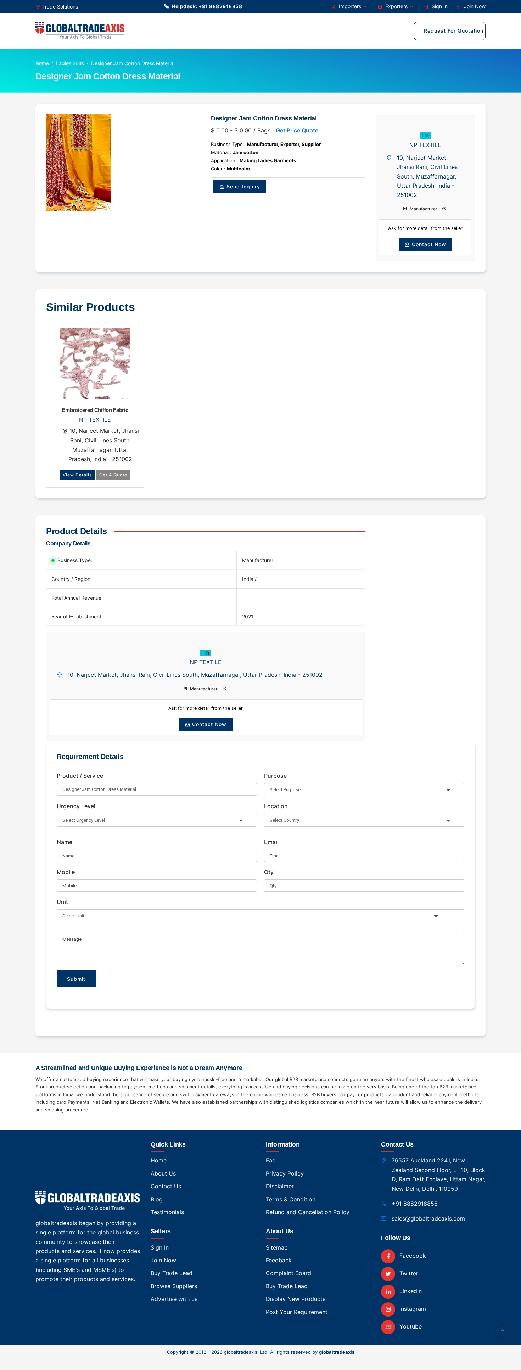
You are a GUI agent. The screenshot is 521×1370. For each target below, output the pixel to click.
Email (271, 841)
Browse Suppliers (174, 1286)
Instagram (412, 1308)
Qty (269, 872)
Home (42, 63)
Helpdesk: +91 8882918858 (207, 6)
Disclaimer (280, 1186)
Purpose (275, 775)
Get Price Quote (297, 130)
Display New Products (295, 1298)
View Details (77, 474)
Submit (76, 979)
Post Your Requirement (296, 1311)
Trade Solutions (60, 7)
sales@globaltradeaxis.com (428, 1218)
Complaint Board (288, 1272)
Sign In (439, 6)
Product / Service (80, 775)
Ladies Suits (70, 63)
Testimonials (167, 1212)
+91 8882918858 (415, 1203)
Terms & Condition (290, 1199)
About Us (163, 1173)
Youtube (410, 1326)
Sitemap (277, 1247)
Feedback (279, 1260)
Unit (62, 901)
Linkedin (410, 1291)
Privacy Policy (285, 1173)
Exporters (396, 6)
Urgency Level (76, 806)
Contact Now (428, 244)
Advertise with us (174, 1298)
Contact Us (166, 1186)
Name (64, 841)
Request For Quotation (453, 31)
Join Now (474, 6)
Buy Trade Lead (171, 1272)
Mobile (66, 872)
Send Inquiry (242, 186)
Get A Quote (113, 474)
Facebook (412, 1255)
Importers (350, 6)
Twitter (408, 1273)
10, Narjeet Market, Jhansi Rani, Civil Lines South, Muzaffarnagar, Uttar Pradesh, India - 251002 (427, 176)
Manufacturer (423, 208)
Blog (157, 1199)
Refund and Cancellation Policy (307, 1212)
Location (276, 806)
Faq (271, 1160)
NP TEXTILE (425, 144)
